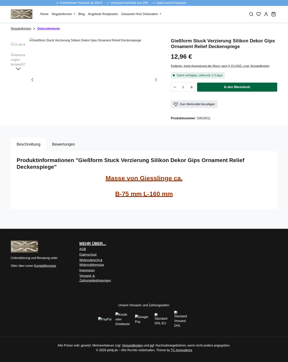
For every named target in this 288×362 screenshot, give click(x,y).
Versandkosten (132, 345)
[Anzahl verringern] (174, 87)
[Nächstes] (156, 80)
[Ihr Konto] (266, 14)
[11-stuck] (94, 80)
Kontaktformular (45, 265)
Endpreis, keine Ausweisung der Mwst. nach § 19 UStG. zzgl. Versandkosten (220, 65)
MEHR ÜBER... (92, 243)
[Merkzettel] (258, 14)
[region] (87, 80)
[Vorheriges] (32, 80)
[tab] (28, 144)
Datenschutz (88, 254)
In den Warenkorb (237, 87)
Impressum (87, 270)
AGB (82, 249)
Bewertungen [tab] (63, 144)
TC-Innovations (181, 350)
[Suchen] (251, 14)
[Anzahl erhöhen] (192, 87)
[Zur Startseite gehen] (21, 14)
